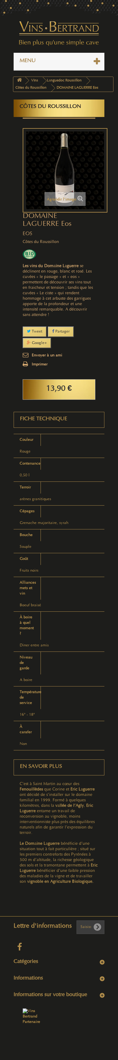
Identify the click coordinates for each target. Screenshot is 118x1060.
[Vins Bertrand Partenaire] (32, 1016)
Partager (62, 331)
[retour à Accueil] (19, 80)
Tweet (36, 331)
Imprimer (40, 364)
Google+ (39, 343)
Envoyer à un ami (47, 355)
